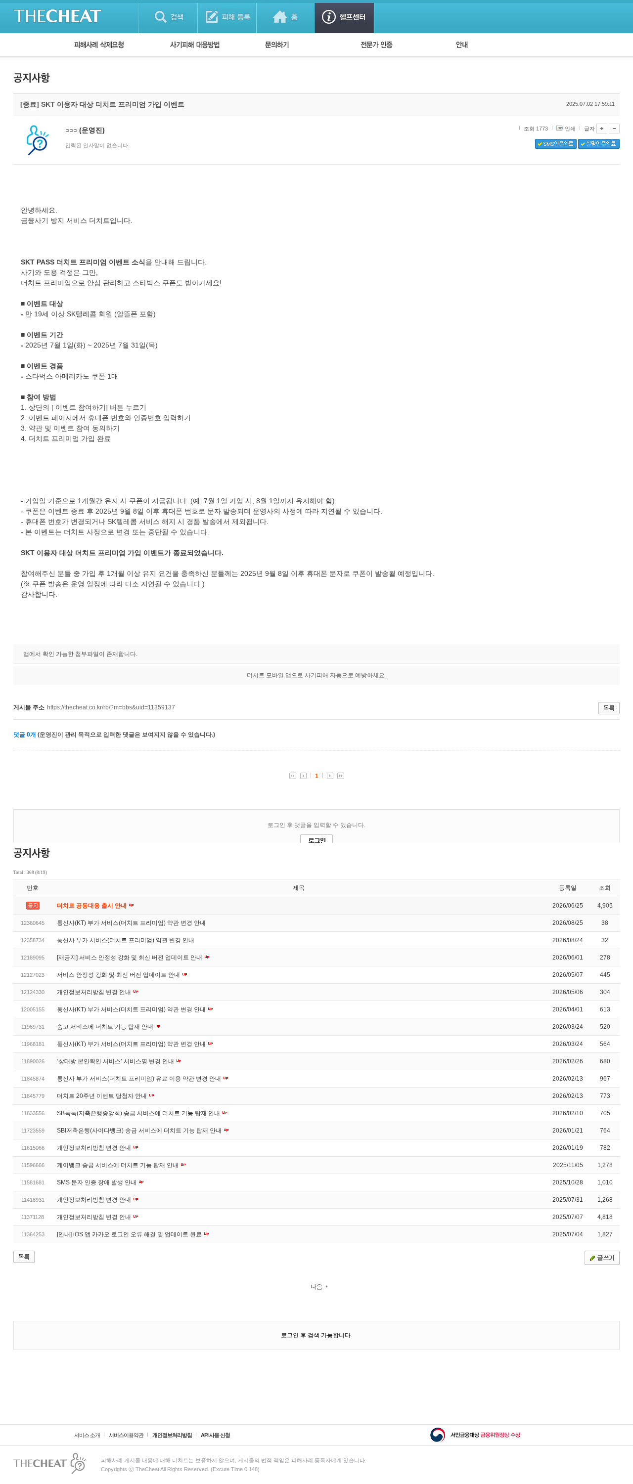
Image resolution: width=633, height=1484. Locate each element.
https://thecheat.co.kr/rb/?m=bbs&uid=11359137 (111, 707)
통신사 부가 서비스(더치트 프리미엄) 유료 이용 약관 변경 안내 (140, 1078)
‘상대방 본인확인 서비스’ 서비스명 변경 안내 (116, 1061)
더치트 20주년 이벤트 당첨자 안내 (102, 1095)
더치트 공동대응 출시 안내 (92, 905)
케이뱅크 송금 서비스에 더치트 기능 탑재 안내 (118, 1165)
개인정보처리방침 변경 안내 (95, 992)
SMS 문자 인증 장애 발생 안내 (97, 1182)
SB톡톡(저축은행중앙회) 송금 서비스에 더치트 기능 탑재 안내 (139, 1113)
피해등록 (226, 16)
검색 (167, 16)
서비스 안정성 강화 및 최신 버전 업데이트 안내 (119, 974)
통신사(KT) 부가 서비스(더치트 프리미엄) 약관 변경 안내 (131, 922)
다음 (316, 1286)
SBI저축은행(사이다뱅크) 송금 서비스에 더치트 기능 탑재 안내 (140, 1130)
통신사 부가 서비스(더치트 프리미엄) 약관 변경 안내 (125, 940)
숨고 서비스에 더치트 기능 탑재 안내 (106, 1026)
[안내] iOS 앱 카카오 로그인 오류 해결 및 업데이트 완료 (130, 1234)
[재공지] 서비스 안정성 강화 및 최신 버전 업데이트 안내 (130, 957)
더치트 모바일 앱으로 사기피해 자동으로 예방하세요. (316, 675)
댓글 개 (24, 734)
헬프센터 (344, 16)
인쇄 (570, 128)
